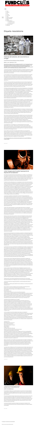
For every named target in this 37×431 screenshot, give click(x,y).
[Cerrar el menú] (5, 9)
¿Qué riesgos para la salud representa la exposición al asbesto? (16, 171)
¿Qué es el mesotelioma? (12, 387)
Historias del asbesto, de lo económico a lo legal (16, 57)
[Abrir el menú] (3, 17)
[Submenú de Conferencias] (11, 20)
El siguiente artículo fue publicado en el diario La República (14, 60)
